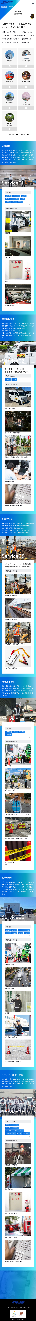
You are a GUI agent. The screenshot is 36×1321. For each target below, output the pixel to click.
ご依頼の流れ (11, 134)
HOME (4, 6)
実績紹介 (23, 134)
